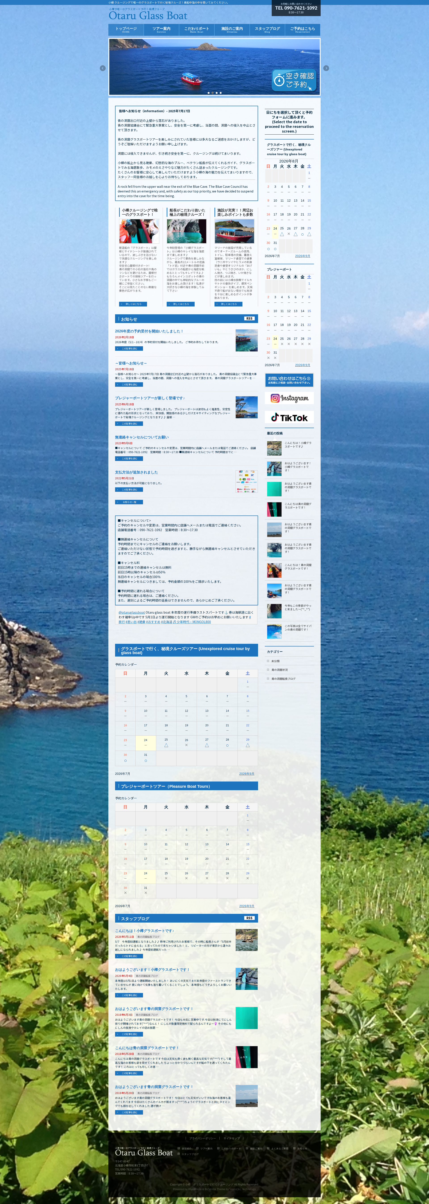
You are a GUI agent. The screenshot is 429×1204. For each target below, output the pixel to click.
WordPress (195, 1189)
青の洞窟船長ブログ (148, 936)
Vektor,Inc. (235, 1189)
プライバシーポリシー (202, 1138)
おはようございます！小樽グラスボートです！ (152, 970)
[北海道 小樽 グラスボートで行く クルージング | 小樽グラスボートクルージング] (148, 15)
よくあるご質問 (279, 1148)
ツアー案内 (206, 1148)
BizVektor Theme (215, 1189)
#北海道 (166, 621)
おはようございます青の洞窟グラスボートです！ (154, 1009)
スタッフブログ (190, 1154)
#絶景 (141, 621)
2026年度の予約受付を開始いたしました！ (149, 331)
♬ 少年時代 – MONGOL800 (192, 621)
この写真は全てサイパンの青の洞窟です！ (298, 627)
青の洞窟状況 (279, 670)
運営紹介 (186, 1148)
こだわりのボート (231, 1148)
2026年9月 (246, 773)
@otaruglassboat (132, 612)
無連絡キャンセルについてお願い (142, 437)
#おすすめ (153, 621)
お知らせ (302, 1148)
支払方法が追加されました (136, 472)
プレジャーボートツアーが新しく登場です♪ (150, 398)
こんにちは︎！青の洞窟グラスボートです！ (298, 566)
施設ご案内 (256, 1148)
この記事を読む (129, 348)
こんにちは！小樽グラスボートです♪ (144, 931)
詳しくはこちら (133, 304)
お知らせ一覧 (129, 502)
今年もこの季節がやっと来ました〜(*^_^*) (298, 607)
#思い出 (131, 621)
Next (326, 68)
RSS (249, 318)
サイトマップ (232, 1138)
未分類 (275, 661)
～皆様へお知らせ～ (131, 363)
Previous (102, 68)
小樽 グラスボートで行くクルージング (209, 1184)
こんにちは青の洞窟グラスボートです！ (147, 1048)
